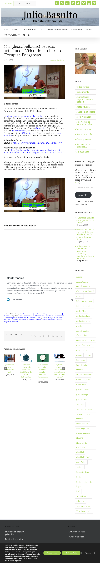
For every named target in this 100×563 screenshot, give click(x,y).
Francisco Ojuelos (84, 374)
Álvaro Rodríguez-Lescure (52, 318)
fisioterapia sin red (34, 320)
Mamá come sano (84, 129)
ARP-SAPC (8, 320)
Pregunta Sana (82, 472)
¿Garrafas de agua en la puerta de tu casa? (85, 220)
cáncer (15, 320)
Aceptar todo (52, 553)
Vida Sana (80, 511)
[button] (29, 34)
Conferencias (28, 314)
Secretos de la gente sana (83, 145)
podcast (79, 467)
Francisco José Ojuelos (82, 367)
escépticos (22, 320)
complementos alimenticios (82, 333)
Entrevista (80, 360)
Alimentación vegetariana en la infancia (84, 99)
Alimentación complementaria (83, 284)
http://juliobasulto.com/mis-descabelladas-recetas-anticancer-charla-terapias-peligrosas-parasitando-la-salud (34, 151)
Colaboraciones (76, 537)
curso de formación (84, 345)
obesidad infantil (83, 457)
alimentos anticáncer (26, 316)
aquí (30, 554)
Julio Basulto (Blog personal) (43, 314)
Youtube (15, 322)
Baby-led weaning (84, 301)
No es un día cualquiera (81, 445)
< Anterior (53, 60)
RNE (78, 491)
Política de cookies (14, 539)
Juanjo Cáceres (82, 389)
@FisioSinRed (18, 130)
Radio (78, 477)
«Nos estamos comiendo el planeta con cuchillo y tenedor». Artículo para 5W (43, 372)
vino (90, 511)
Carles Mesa (81, 311)
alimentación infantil (85, 291)
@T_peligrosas (29, 133)
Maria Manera (82, 423)
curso (92, 340)
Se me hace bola (84, 134)
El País (88, 355)
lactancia (80, 404)
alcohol (79, 277)
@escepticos (41, 128)
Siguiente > (61, 60)
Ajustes (88, 553)
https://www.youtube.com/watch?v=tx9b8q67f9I (37, 143)
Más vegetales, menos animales (84, 123)
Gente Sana (81, 384)
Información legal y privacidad (14, 533)
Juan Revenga (82, 394)
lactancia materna (84, 409)
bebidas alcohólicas (84, 306)
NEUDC (79, 438)
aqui (77, 182)
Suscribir (83, 194)
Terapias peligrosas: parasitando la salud (23, 116)
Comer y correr (83, 139)
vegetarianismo (83, 506)
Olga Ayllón (81, 462)
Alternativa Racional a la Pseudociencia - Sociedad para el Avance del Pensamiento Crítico (34, 317)
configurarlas (32, 558)
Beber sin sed (83, 106)
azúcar (79, 296)
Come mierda (82, 92)
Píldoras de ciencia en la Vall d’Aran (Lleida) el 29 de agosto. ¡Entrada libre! (85, 234)
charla (79, 326)
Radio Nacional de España (84, 484)
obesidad (80, 452)
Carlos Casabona (83, 316)
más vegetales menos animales (83, 430)
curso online (81, 350)
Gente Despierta (83, 379)
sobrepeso (80, 501)
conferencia (81, 340)
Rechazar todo (71, 553)
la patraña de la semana (83, 416)
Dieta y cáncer (83, 116)
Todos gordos (82, 87)
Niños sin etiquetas (85, 111)
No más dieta (82, 151)
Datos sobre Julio (77, 532)
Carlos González (83, 321)
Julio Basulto (81, 399)
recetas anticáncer (48, 320)
